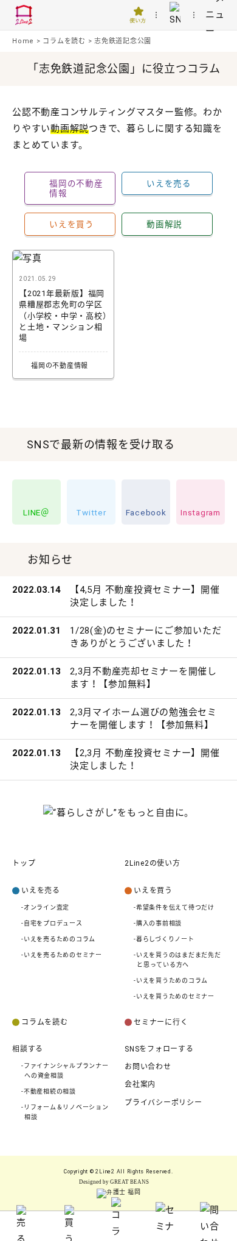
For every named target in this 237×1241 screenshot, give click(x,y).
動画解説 (164, 224)
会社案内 (140, 1084)
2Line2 (105, 1172)
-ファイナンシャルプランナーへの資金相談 (65, 1070)
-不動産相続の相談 (48, 1091)
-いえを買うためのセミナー (174, 996)
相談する (27, 1049)
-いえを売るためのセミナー (61, 955)
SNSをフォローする (159, 1049)
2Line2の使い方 (152, 863)
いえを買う (71, 224)
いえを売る (168, 183)
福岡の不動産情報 (76, 188)
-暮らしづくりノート (164, 939)
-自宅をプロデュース (52, 923)
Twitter (91, 512)
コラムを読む (44, 1022)
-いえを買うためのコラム (171, 980)
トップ (23, 863)
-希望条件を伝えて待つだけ (174, 907)
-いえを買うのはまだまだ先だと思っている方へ (177, 960)
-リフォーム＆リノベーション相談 (65, 1112)
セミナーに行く (161, 1022)
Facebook (146, 512)
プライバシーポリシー (163, 1102)
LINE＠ (36, 512)
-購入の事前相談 (158, 923)
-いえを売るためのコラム (58, 939)
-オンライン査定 (45, 907)
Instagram (200, 512)
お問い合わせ (148, 1066)
